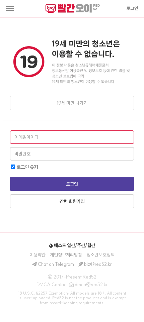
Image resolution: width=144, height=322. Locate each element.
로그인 (72, 184)
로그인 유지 (27, 167)
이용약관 (37, 255)
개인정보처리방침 (66, 255)
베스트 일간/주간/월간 (74, 245)
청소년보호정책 (100, 255)
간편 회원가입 (72, 201)
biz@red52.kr (98, 264)
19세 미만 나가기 (72, 103)
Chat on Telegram (56, 264)
